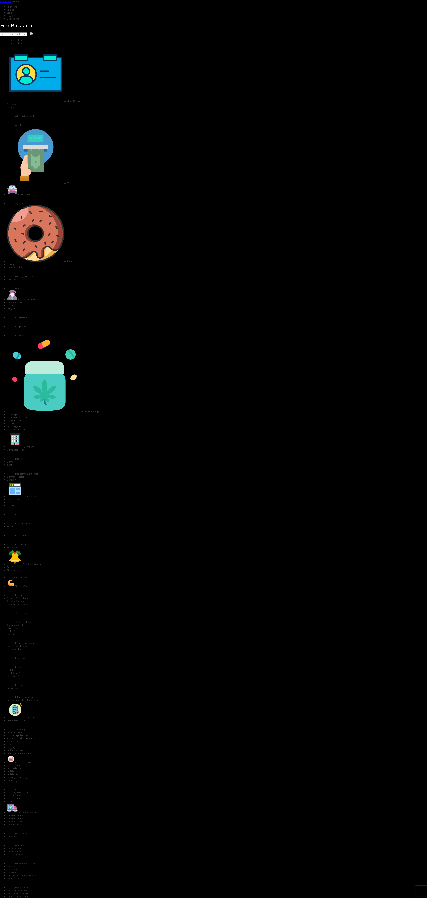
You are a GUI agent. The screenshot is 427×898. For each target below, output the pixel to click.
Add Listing (6, 1)
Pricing (10, 9)
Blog (9, 12)
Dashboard (13, 18)
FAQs (10, 15)
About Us (12, 6)
